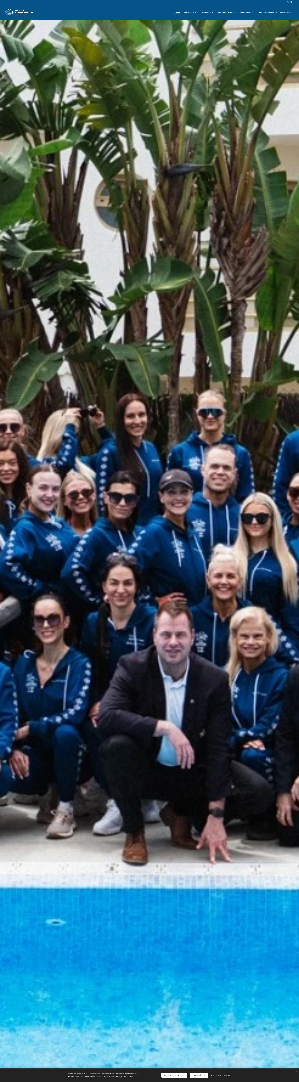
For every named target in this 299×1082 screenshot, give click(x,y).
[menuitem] (177, 12)
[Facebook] (287, 2)
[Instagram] (291, 2)
